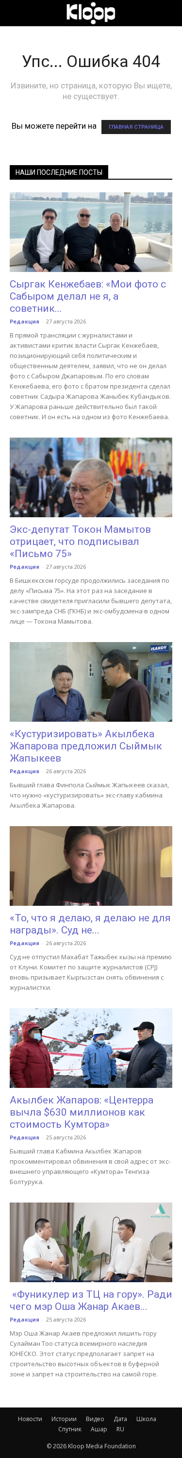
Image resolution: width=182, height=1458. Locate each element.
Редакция (24, 321)
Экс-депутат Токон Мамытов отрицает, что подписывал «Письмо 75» (80, 541)
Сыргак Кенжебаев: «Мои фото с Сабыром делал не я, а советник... (88, 296)
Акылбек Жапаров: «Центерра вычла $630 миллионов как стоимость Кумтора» (81, 1112)
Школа (146, 1419)
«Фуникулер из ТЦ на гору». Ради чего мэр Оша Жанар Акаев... (91, 1300)
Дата (120, 1419)
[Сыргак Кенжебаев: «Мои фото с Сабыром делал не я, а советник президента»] (91, 232)
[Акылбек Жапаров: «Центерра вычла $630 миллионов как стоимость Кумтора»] (91, 1048)
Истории (64, 1419)
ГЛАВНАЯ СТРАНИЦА (136, 127)
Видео (95, 1419)
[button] (16, 13)
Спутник (70, 1429)
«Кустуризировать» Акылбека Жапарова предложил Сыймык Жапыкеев (86, 746)
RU (120, 1429)
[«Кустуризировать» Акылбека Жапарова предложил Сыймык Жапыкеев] (91, 682)
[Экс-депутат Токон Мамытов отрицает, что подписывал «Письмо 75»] (91, 477)
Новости (30, 1419)
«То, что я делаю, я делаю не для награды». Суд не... (90, 924)
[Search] (168, 13)
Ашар (99, 1429)
